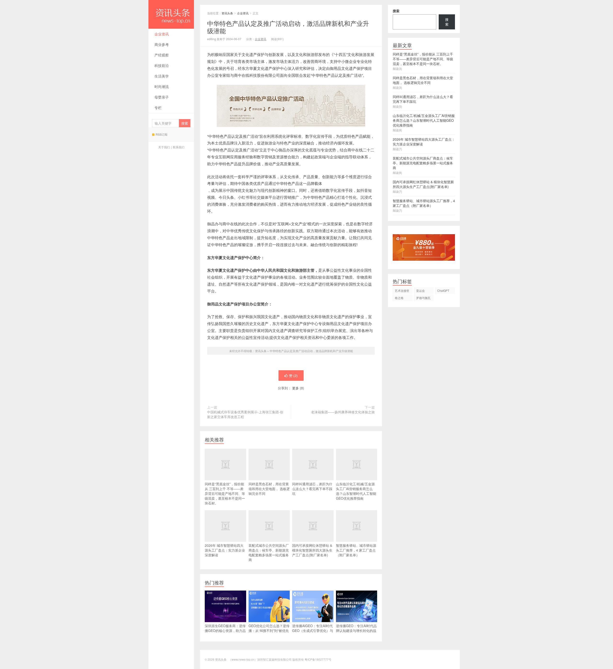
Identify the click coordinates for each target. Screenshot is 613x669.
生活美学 (161, 75)
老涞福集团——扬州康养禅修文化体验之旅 (343, 411)
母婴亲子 (161, 97)
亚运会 (420, 290)
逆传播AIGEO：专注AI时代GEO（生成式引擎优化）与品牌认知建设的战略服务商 (312, 630)
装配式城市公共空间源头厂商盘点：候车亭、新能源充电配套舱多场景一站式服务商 (269, 552)
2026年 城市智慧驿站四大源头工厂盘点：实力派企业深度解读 (225, 550)
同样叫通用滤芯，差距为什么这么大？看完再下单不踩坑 (312, 488)
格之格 (399, 298)
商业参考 (161, 44)
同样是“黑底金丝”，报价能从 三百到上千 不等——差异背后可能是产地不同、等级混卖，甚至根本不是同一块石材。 (225, 493)
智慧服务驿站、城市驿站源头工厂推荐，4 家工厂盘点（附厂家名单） (356, 550)
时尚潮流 (161, 86)
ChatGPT (443, 290)
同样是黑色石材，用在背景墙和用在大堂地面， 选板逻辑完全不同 (269, 488)
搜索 (396, 10)
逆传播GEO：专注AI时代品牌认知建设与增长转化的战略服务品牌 (356, 630)
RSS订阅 (161, 134)
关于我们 (164, 147)
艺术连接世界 (402, 291)
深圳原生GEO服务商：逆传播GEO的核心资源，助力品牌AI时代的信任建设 (225, 630)
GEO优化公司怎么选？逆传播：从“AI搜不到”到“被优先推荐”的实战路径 (269, 630)
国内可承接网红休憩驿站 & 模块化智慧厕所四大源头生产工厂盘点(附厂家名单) (312, 550)
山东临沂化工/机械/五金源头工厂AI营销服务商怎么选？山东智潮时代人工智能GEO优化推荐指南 (356, 491)
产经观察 (161, 54)
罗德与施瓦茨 (423, 298)
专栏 (158, 107)
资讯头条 (171, 14)
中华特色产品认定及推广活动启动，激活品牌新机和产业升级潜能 (311, 351)
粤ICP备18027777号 (318, 659)
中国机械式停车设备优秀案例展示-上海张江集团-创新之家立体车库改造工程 (245, 414)
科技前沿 (161, 65)
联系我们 (178, 147)
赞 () (293, 375)
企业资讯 (161, 33)
